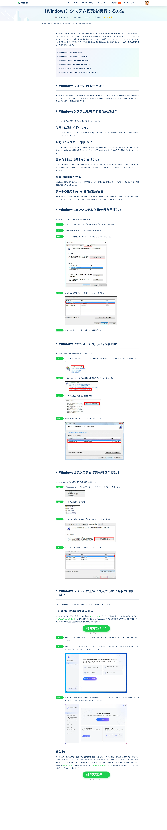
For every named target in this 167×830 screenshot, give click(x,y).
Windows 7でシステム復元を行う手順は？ (74, 64)
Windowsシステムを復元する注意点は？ (74, 56)
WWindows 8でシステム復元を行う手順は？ (75, 68)
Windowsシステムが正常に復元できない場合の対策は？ (79, 72)
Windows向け (72, 3)
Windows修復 (78, 17)
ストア (126, 3)
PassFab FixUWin (95, 616)
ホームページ (47, 23)
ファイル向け (102, 3)
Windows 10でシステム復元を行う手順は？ (75, 60)
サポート (134, 3)
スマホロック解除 (87, 3)
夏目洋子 (64, 17)
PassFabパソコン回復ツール (102, 765)
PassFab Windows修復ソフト (66, 619)
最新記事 (116, 3)
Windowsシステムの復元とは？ (70, 52)
